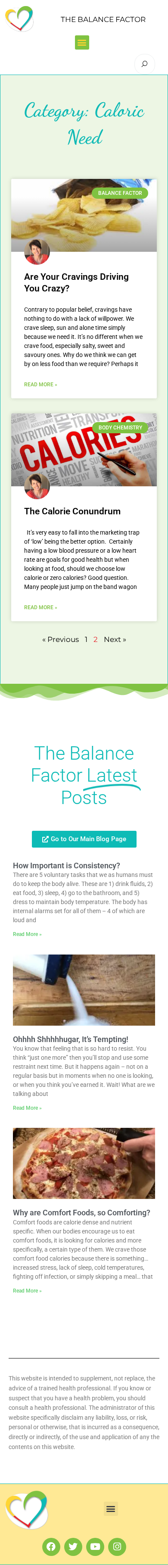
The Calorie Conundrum (72, 511)
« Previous (60, 639)
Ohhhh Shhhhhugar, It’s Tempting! (70, 1039)
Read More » (40, 385)
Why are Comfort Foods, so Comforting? (81, 1212)
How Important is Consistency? (66, 865)
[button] (82, 42)
